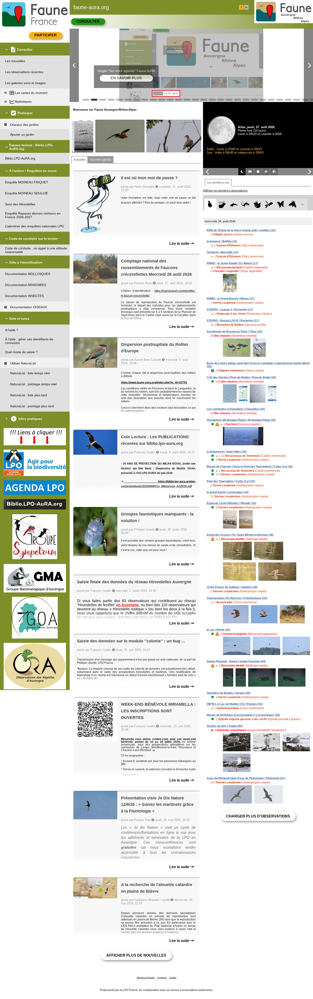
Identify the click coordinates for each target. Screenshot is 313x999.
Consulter (88, 21)
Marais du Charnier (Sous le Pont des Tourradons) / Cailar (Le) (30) (250, 466)
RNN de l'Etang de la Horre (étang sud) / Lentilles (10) (241, 230)
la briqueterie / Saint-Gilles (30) (227, 451)
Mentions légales (146, 977)
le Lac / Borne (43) (218, 629)
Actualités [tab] (80, 159)
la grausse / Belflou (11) (222, 241)
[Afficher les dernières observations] (225, 190)
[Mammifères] (222, 204)
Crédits (172, 977)
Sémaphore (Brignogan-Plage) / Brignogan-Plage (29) (241, 420)
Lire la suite (179, 243)
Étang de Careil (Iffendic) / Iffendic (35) (231, 503)
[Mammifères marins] (234, 204)
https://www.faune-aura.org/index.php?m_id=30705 (154, 382)
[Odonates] (269, 204)
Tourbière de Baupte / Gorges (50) (228, 693)
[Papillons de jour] (281, 204)
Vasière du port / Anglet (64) (225, 726)
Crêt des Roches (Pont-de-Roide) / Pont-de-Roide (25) (241, 377)
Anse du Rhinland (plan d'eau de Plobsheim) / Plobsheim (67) (246, 778)
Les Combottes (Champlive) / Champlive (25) (236, 409)
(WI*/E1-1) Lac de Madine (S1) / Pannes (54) (235, 704)
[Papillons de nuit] (292, 204)
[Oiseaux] (210, 204)
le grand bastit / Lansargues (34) (228, 492)
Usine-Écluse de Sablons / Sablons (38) (232, 587)
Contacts (162, 977)
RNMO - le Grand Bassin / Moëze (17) (231, 298)
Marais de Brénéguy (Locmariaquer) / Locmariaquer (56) (243, 715)
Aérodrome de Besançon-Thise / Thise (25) (234, 331)
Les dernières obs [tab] (218, 182)
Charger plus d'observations (258, 816)
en (246, 7)
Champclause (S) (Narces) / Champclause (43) (237, 598)
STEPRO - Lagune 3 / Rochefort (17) (230, 309)
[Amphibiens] (257, 204)
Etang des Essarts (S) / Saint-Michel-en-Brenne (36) (240, 535)
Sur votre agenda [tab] (100, 159)
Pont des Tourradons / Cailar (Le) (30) (231, 481)
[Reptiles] (245, 204)
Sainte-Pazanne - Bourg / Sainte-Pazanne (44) (236, 661)
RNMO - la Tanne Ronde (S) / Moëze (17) (232, 263)
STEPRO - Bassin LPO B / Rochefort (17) (233, 320)
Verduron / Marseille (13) (222, 252)
